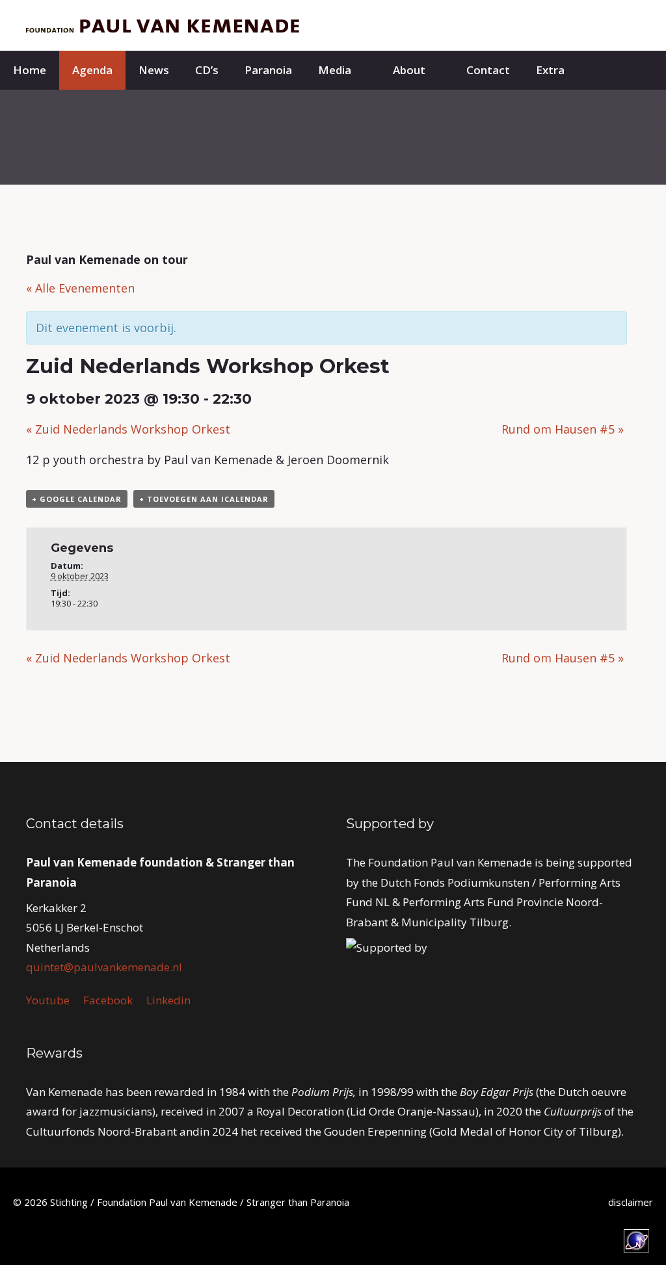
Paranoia (268, 69)
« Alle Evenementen (80, 288)
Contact (488, 69)
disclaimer (630, 1201)
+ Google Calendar (77, 499)
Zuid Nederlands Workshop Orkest (128, 429)
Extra (550, 69)
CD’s (207, 69)
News (154, 69)
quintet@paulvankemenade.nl (104, 966)
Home (29, 69)
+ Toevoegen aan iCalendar (204, 499)
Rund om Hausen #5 (562, 429)
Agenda (92, 69)
